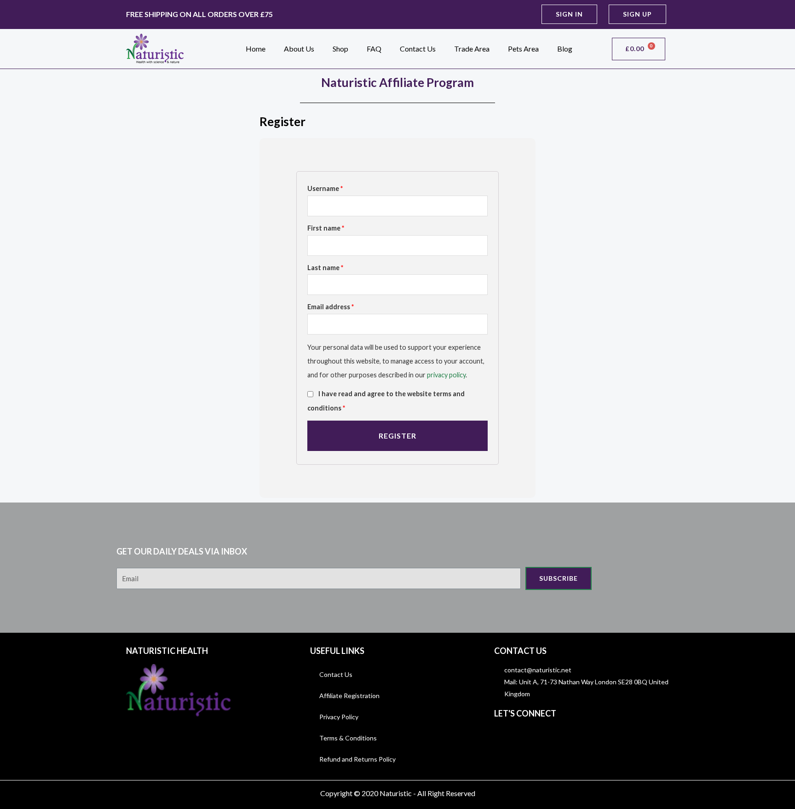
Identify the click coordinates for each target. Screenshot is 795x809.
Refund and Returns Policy (357, 759)
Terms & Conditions (348, 738)
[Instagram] (524, 736)
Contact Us (418, 48)
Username (325, 188)
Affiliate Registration (349, 695)
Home (255, 48)
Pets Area (523, 48)
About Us (299, 48)
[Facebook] (503, 736)
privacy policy (446, 375)
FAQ (374, 48)
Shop (340, 48)
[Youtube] (545, 736)
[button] (569, 14)
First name (325, 228)
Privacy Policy (338, 717)
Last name (325, 268)
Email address (330, 307)
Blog (564, 48)
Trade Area (472, 48)
